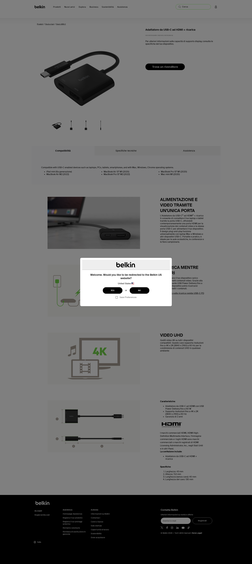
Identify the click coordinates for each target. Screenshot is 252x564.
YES (112, 290)
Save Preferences (128, 297)
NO (139, 290)
